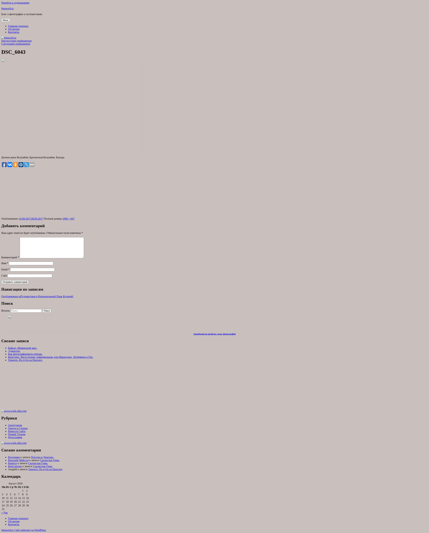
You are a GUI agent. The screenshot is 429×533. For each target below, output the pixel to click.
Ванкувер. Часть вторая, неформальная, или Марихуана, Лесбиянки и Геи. (50, 357)
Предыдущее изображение (16, 40)
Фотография (15, 437)
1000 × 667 (68, 218)
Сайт (4, 275)
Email (5, 269)
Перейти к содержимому (15, 2)
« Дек (4, 512)
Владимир (14, 457)
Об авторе (14, 29)
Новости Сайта (16, 431)
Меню (6, 20)
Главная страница (18, 26)
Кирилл (12, 463)
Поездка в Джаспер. (42, 457)
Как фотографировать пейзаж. (25, 354)
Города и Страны (18, 428)
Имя (4, 263)
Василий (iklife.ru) (18, 460)
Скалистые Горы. (50, 460)
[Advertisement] (214, 192)
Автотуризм (15, 425)
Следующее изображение (15, 43)
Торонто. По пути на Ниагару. (25, 360)
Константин (15, 466)
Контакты (13, 32)
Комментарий (10, 257)
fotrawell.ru (7, 8)
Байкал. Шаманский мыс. (22, 348)
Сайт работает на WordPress (30, 530)
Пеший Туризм (16, 434)
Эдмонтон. (14, 351)
